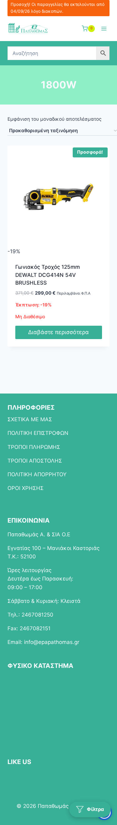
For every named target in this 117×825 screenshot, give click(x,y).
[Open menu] (104, 28)
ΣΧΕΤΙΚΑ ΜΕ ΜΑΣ (29, 419)
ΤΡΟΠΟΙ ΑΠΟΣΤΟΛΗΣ (34, 461)
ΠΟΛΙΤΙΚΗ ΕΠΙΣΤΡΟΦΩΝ (37, 433)
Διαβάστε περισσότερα (58, 332)
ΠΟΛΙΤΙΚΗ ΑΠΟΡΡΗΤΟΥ (36, 474)
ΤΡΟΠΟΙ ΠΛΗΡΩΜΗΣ (33, 447)
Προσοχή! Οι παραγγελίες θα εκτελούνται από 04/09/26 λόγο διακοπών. (58, 8)
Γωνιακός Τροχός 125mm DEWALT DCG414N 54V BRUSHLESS (47, 275)
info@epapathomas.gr (51, 642)
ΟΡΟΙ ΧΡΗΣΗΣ (25, 488)
